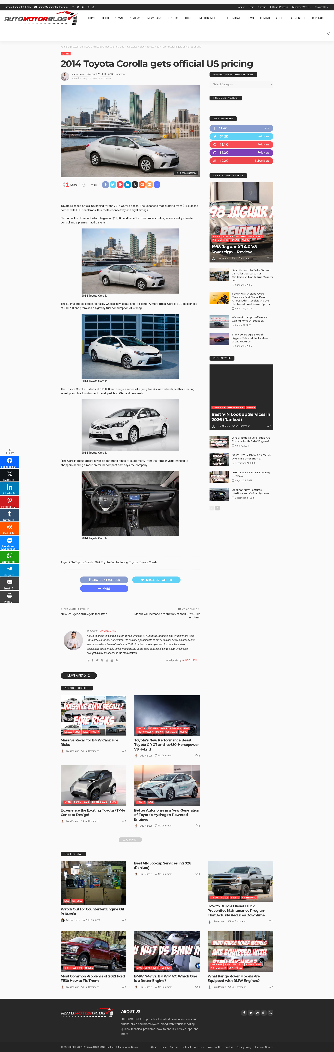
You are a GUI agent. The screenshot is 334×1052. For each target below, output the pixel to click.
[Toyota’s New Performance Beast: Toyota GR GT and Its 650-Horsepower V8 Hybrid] (167, 715)
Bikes (189, 18)
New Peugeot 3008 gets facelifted (84, 614)
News (119, 18)
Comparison (219, 407)
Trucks (173, 18)
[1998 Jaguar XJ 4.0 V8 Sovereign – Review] (241, 222)
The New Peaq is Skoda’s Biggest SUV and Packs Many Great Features (250, 338)
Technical (232, 18)
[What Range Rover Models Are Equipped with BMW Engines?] (219, 442)
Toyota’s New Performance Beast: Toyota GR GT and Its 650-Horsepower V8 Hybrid (166, 744)
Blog (105, 18)
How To (235, 897)
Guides (224, 897)
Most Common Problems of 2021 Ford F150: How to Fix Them (93, 978)
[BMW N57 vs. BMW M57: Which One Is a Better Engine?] (219, 459)
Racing (159, 731)
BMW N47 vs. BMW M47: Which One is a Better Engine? (165, 978)
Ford (66, 967)
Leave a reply (77, 675)
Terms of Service (264, 1047)
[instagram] (241, 152)
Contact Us (320, 7)
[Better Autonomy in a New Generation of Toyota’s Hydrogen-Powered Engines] (167, 785)
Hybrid (164, 728)
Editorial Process (279, 7)
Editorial (186, 1047)
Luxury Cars (255, 236)
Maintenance (249, 897)
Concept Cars (81, 802)
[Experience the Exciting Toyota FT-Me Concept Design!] (93, 785)
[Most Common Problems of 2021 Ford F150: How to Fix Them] (93, 951)
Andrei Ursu (78, 74)
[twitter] (241, 136)
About (241, 7)
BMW (77, 731)
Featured (153, 728)
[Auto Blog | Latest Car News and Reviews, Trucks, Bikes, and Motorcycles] (87, 1012)
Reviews (135, 18)
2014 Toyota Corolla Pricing (111, 562)
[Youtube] (241, 160)
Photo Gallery (145, 731)
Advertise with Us (301, 7)
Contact (318, 18)
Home (92, 18)
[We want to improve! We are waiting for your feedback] (219, 321)
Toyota (66, 53)
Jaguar (216, 236)
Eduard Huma (73, 920)
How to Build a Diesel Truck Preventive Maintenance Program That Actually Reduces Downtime (236, 910)
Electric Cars (99, 802)
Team (251, 7)
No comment (118, 74)
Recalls (68, 731)
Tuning (265, 18)
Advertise (298, 18)
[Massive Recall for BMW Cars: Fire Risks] (93, 715)
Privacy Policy (244, 1047)
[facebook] (241, 128)
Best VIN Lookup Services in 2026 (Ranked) (240, 417)
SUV (231, 967)
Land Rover (216, 964)
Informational (236, 407)
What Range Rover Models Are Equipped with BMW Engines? (234, 978)
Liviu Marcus (72, 751)
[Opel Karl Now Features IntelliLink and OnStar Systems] (219, 494)
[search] (329, 33)
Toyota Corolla (148, 562)
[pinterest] (241, 144)
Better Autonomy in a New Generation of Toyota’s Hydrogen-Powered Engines (166, 815)
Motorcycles (209, 18)
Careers (262, 7)
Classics (228, 236)
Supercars (171, 731)
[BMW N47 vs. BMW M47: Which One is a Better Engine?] (167, 951)
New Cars (154, 18)
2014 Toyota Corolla (81, 562)
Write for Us (214, 1047)
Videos (183, 731)
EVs (251, 18)
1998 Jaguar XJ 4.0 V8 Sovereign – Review (234, 249)
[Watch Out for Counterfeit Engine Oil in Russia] (93, 883)
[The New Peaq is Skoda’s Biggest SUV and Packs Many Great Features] (219, 339)
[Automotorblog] (41, 18)
